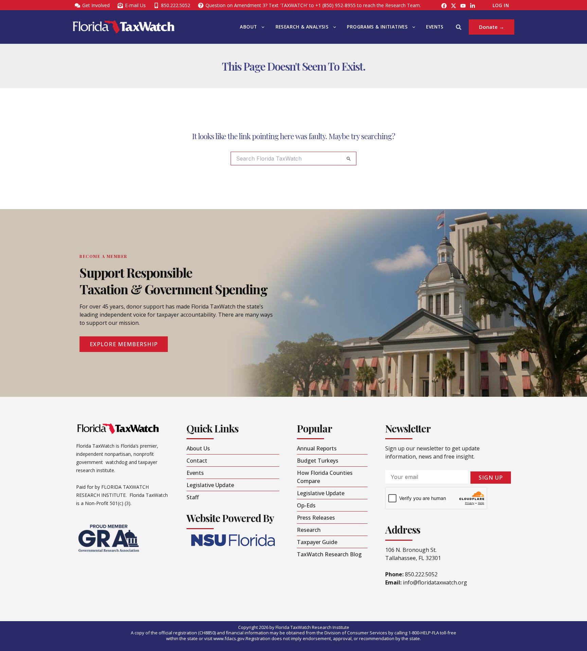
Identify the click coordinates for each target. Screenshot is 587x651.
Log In (501, 5)
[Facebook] (444, 5)
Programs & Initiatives (377, 27)
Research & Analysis (302, 27)
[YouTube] (463, 5)
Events (434, 27)
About (248, 27)
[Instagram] (453, 5)
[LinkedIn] (472, 5)
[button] (261, 27)
